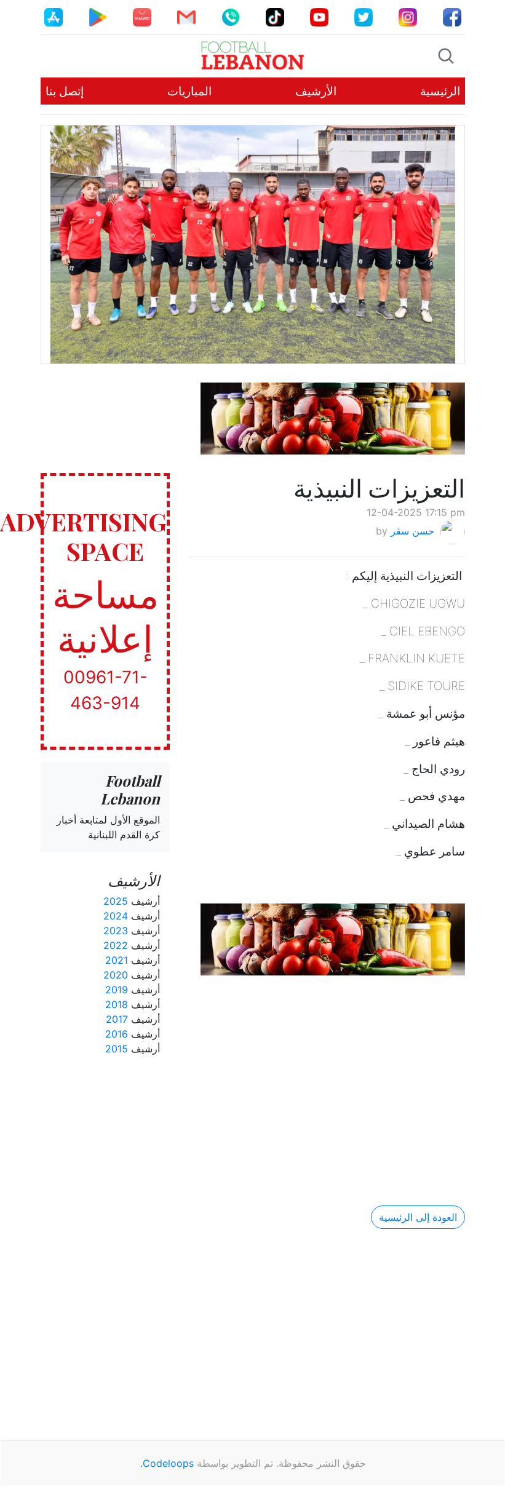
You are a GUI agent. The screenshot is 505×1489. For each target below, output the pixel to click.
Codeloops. (167, 1463)
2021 (116, 960)
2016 (116, 1034)
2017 (117, 1019)
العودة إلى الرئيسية (418, 1217)
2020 (115, 975)
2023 (115, 930)
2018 (116, 1004)
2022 (115, 945)
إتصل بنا (65, 91)
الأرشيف (315, 91)
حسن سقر (412, 531)
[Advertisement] (326, 1080)
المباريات (189, 91)
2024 (115, 916)
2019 (116, 989)
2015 (116, 1048)
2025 (115, 901)
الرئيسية (440, 91)
